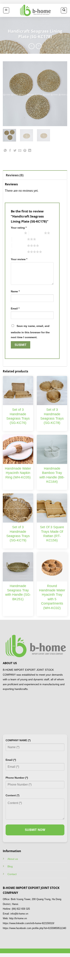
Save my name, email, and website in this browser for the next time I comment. (30, 331)
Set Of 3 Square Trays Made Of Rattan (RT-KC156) (52, 533)
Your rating (19, 227)
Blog (10, 866)
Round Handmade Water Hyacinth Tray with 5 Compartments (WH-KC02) (52, 597)
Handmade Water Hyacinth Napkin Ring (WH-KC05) (18, 473)
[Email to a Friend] (20, 151)
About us (12, 858)
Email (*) (11, 759)
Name (15, 291)
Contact (12, 874)
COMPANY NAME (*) (18, 740)
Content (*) (12, 795)
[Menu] (6, 10)
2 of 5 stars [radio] (36, 232)
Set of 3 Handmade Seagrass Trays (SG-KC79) (18, 533)
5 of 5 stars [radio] (19, 251)
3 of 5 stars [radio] (19, 239)
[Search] (64, 10)
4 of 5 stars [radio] (19, 245)
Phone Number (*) (17, 777)
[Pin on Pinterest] (25, 151)
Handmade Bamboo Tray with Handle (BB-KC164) (52, 475)
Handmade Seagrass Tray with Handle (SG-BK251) (18, 592)
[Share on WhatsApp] (5, 151)
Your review (19, 259)
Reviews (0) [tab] (15, 175)
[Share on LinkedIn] (29, 151)
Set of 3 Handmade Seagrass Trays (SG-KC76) (18, 416)
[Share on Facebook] (10, 151)
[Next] (61, 93)
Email (15, 308)
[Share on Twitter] (15, 151)
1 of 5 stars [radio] (16, 232)
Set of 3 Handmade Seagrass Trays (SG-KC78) (52, 416)
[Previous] (8, 93)
